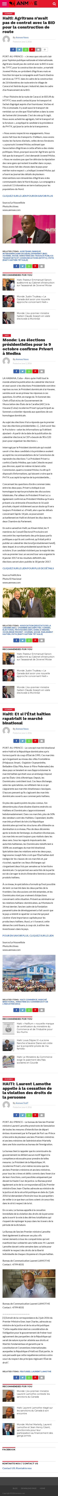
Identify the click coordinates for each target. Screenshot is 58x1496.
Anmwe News (22, 37)
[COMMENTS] (45, 48)
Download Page (28, 1488)
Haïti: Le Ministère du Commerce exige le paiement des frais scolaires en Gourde (34, 1060)
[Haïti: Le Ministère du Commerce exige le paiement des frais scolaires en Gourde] (8, 1062)
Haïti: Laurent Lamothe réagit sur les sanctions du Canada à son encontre (35, 1410)
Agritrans (25, 251)
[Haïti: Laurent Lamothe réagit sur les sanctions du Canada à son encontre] (8, 1412)
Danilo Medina (41, 630)
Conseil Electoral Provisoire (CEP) (27, 629)
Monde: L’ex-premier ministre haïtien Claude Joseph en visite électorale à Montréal (33, 316)
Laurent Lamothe (41, 1371)
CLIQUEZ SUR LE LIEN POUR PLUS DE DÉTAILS (28, 568)
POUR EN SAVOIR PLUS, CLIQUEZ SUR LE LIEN (28, 935)
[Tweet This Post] (19, 48)
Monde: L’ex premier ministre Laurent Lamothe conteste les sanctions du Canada (33, 1394)
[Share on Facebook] (13, 48)
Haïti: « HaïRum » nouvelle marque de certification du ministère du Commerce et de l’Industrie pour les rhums (35, 1027)
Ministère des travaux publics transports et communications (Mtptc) (28, 257)
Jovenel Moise (10, 256)
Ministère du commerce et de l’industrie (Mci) (25, 1003)
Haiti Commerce (28, 1000)
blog (15, 1488)
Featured (25, 1371)
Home (42, 1488)
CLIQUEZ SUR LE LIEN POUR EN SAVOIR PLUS (28, 195)
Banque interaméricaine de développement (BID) (25, 252)
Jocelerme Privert (13, 632)
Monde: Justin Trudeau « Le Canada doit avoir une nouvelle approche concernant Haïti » (33, 299)
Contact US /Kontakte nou (17, 1468)
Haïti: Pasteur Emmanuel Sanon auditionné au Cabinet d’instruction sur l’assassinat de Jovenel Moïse (35, 282)
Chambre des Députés (29, 628)
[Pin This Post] (32, 48)
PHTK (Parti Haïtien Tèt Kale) (27, 634)
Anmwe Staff (22, 1103)
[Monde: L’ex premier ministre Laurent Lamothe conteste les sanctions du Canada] (8, 1396)
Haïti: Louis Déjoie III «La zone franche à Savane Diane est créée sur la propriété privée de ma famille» (34, 1044)
